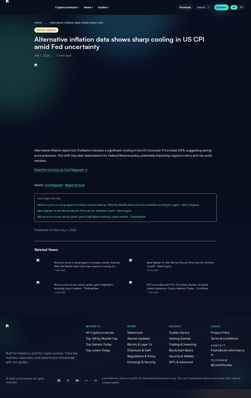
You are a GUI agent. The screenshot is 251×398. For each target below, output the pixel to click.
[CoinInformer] (42, 336)
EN (234, 7)
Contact (221, 7)
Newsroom (135, 333)
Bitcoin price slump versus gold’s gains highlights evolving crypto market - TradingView (91, 216)
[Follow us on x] (67, 380)
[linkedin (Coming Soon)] (86, 380)
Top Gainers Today (99, 344)
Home (38, 22)
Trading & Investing (182, 344)
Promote (185, 7)
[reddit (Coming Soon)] (95, 380)
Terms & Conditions (224, 338)
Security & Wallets (181, 356)
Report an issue (75, 185)
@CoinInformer (221, 365)
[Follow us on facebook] (58, 380)
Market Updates (138, 338)
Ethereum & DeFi (139, 350)
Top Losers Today (98, 350)
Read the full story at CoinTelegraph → (61, 170)
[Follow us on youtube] (77, 380)
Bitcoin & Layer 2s (139, 344)
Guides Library (179, 333)
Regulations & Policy (141, 356)
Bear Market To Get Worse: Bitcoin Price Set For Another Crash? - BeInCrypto (84, 210)
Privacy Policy (220, 333)
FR (241, 7)
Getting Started (180, 338)
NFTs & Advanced (181, 362)
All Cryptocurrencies (100, 333)
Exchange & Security (141, 362)
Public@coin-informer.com (228, 352)
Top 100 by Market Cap (102, 338)
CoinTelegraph (53, 185)
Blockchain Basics (181, 350)
